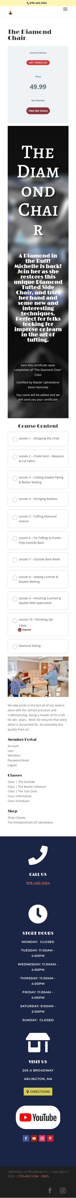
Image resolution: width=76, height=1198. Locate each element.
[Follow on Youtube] (34, 1138)
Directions (40, 1092)
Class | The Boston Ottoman (27, 786)
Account (13, 746)
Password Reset (18, 760)
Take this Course (38, 110)
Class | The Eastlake (21, 782)
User (11, 751)
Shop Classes (17, 817)
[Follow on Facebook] (26, 1138)
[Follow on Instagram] (42, 1138)
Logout (12, 765)
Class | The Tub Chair (22, 791)
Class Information (20, 796)
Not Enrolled (38, 62)
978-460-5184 (38, 2)
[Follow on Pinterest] (50, 1138)
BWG (45, 1176)
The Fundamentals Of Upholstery (30, 822)
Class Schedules (19, 801)
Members (14, 755)
